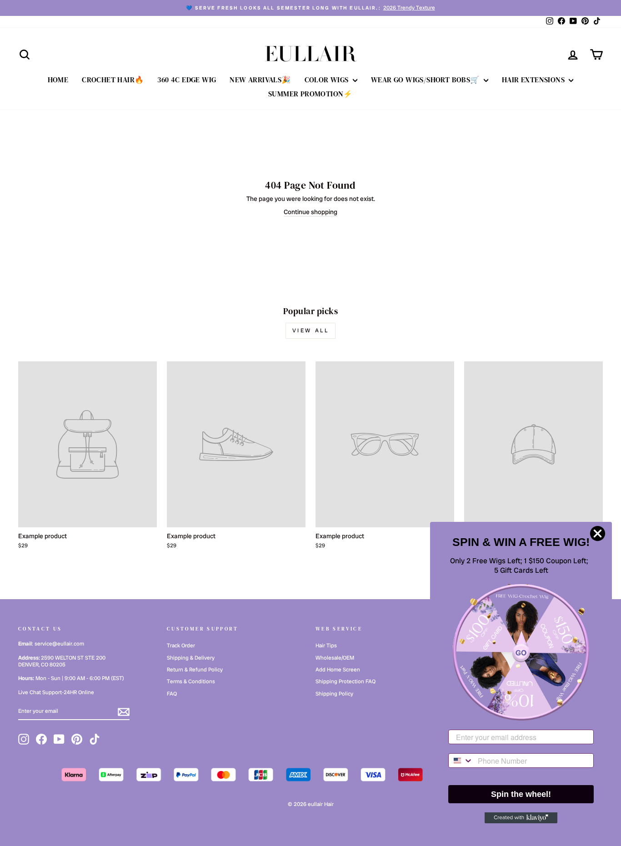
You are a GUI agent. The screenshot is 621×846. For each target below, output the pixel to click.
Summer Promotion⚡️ (310, 94)
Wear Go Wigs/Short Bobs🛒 (426, 80)
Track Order (181, 645)
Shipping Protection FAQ (346, 681)
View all (310, 330)
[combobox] (461, 760)
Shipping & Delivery (191, 657)
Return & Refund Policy (195, 669)
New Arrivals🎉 (260, 80)
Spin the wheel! (521, 794)
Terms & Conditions (191, 681)
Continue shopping (310, 212)
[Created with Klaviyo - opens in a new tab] (521, 817)
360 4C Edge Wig (186, 80)
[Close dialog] (598, 533)
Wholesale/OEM (335, 657)
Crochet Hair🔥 (113, 80)
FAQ (172, 693)
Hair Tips (326, 645)
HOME (58, 80)
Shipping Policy (334, 693)
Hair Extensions (534, 80)
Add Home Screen (338, 669)
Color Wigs (328, 80)
